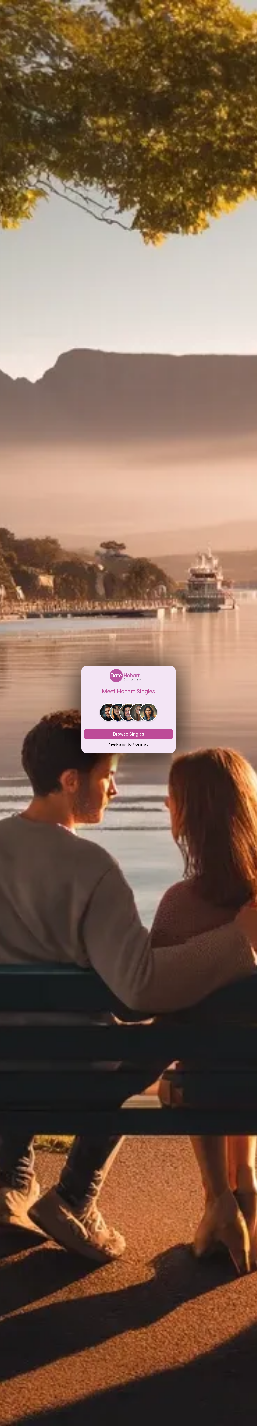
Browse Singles (128, 734)
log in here (141, 744)
